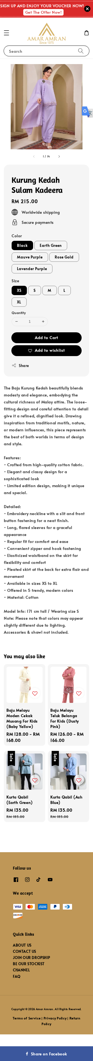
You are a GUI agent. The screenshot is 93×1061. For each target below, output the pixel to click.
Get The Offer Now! (43, 12)
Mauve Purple (30, 257)
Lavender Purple (32, 268)
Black (22, 245)
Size (15, 280)
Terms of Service (27, 1018)
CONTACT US (24, 951)
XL (19, 301)
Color (17, 235)
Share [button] (24, 365)
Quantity (19, 312)
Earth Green (51, 245)
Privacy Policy (55, 1018)
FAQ (17, 976)
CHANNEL (21, 969)
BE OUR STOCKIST (29, 963)
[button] (6, 33)
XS (19, 290)
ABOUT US (22, 945)
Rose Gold (64, 257)
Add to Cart (46, 337)
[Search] (81, 51)
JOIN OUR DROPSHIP (31, 957)
